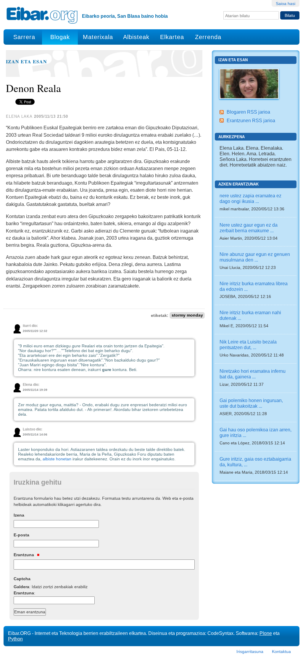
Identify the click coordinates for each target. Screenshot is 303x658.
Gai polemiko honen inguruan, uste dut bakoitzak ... (251, 403)
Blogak (60, 37)
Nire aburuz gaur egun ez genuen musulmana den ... (255, 256)
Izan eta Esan (26, 61)
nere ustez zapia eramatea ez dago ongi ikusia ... (250, 198)
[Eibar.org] (42, 15)
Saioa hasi (285, 3)
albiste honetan (57, 459)
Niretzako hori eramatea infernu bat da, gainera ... (253, 373)
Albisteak (136, 37)
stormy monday (187, 315)
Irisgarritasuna (249, 651)
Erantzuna (24, 554)
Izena (19, 515)
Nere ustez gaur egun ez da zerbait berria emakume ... (249, 227)
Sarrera (24, 37)
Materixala (98, 37)
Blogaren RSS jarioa (248, 111)
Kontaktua (281, 651)
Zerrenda (208, 37)
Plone (266, 633)
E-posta (21, 535)
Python (15, 638)
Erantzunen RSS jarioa (251, 120)
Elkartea (172, 37)
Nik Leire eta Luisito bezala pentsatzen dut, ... (248, 344)
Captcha (22, 578)
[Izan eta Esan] (249, 83)
